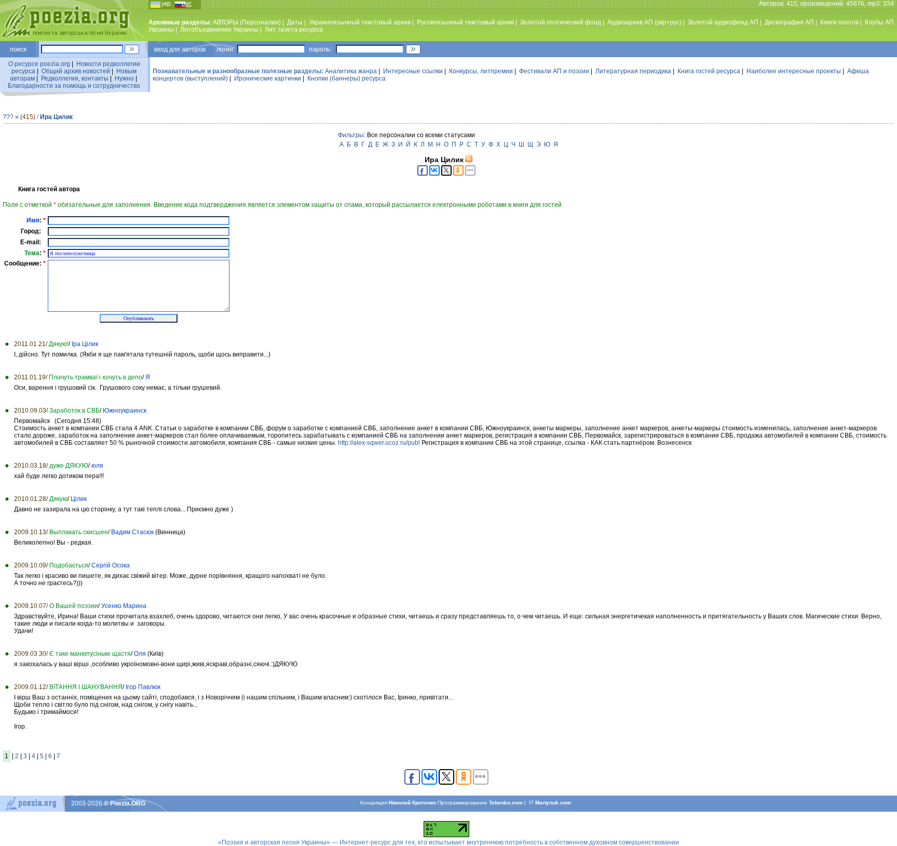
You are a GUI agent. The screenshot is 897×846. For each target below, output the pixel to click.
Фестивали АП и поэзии (554, 71)
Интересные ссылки (413, 71)
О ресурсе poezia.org (39, 64)
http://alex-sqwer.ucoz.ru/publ (379, 442)
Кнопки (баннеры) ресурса (346, 78)
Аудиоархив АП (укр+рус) (644, 22)
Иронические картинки (267, 78)
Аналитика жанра (351, 71)
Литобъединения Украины (219, 29)
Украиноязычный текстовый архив (360, 22)
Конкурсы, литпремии (481, 71)
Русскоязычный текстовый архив (465, 22)
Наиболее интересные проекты (793, 71)
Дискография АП (789, 22)
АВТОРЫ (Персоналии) (247, 22)
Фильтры (351, 135)
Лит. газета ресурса (294, 29)
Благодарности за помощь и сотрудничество (74, 85)
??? (8, 117)
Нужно (124, 78)
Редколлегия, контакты (74, 78)
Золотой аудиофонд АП (723, 22)
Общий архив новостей (76, 71)
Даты (295, 22)
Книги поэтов (839, 22)
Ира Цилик (56, 117)
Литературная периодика (633, 71)
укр (166, 3)
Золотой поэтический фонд (560, 22)
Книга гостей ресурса (708, 71)
